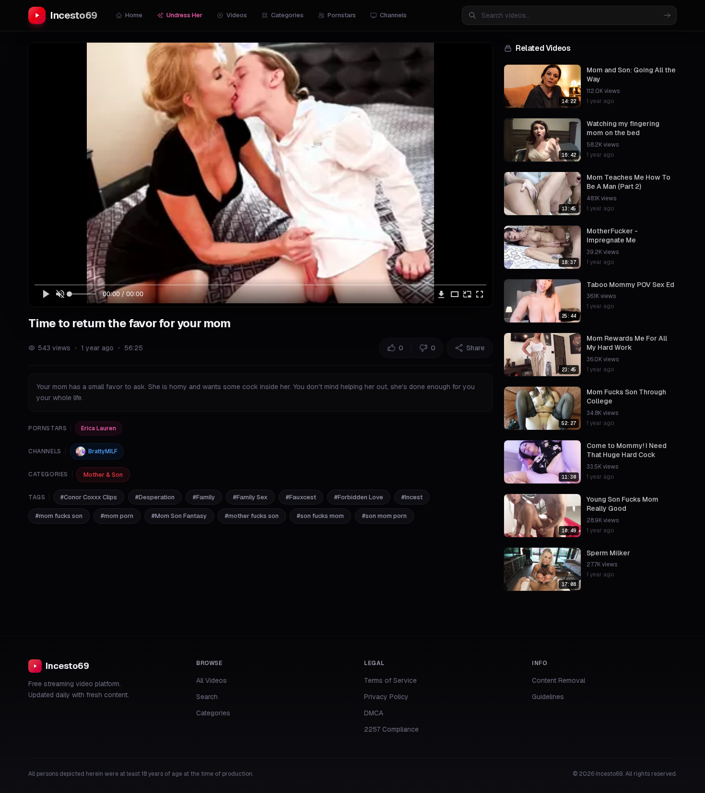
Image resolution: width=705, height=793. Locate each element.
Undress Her (184, 15)
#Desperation (155, 497)
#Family (204, 497)
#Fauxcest (301, 497)
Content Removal (558, 680)
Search (207, 696)
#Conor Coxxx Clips (88, 497)
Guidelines (548, 696)
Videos (236, 15)
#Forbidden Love (358, 497)
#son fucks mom (320, 516)
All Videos (211, 680)
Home (133, 15)
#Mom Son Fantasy (179, 516)
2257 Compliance (391, 729)
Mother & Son (103, 475)
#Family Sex (250, 497)
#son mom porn (384, 516)
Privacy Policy (386, 696)
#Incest (412, 497)
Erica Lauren (98, 428)
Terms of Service (390, 680)
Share (475, 348)
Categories (287, 15)
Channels (393, 15)
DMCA (373, 713)
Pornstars (342, 15)
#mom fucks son (58, 516)
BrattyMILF (103, 451)
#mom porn (117, 516)
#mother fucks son (252, 516)
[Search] (667, 15)
